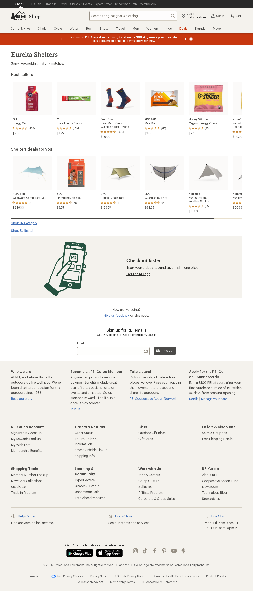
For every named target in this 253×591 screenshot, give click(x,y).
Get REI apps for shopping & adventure (94, 545)
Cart (238, 15)
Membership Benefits (26, 450)
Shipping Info (85, 456)
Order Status (84, 433)
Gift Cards (145, 439)
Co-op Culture (148, 481)
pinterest (164, 551)
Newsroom (210, 486)
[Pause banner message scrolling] (190, 39)
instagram (135, 551)
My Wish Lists (20, 445)
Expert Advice (85, 480)
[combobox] (133, 15)
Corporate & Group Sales (156, 498)
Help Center (26, 516)
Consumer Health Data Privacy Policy (176, 576)
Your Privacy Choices (69, 576)
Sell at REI (145, 486)
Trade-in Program (23, 492)
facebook (154, 551)
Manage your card (214, 399)
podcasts (183, 551)
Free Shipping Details (217, 439)
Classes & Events (87, 486)
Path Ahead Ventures (90, 498)
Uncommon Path (87, 492)
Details (152, 334)
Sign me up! (164, 350)
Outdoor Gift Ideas (152, 433)
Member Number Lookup (29, 475)
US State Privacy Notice (130, 576)
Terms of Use (35, 576)
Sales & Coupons (214, 433)
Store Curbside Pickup (91, 450)
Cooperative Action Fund (220, 481)
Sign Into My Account (27, 433)
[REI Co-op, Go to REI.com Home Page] (18, 16)
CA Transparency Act (89, 582)
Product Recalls (216, 576)
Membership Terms (122, 582)
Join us (75, 409)
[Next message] (185, 39)
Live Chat (218, 516)
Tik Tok (145, 551)
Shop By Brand (22, 230)
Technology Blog (214, 492)
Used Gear (18, 486)
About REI (209, 475)
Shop (34, 16)
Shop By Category (24, 223)
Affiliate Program (150, 492)
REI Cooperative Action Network (153, 398)
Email (80, 343)
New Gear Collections (26, 481)
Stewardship (211, 498)
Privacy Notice (99, 576)
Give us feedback (116, 315)
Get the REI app (138, 274)
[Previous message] (62, 39)
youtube (174, 551)
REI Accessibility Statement (159, 582)
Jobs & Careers (149, 475)
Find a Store (123, 516)
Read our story (21, 398)
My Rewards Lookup (26, 439)
